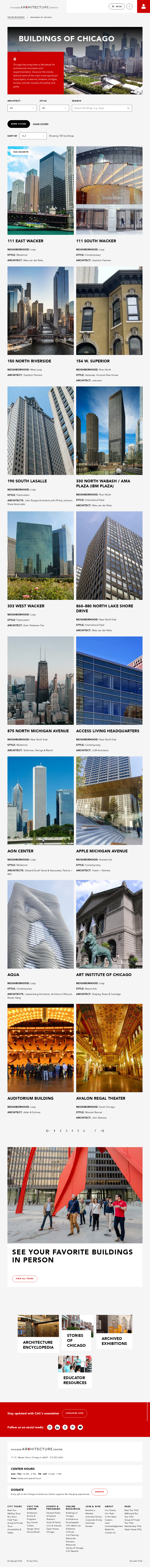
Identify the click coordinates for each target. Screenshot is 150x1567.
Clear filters (41, 124)
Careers (108, 1520)
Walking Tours (14, 1513)
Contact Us (110, 1532)
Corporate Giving (93, 1520)
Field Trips (12, 1520)
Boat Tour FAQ (132, 1510)
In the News (110, 1516)
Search (76, 101)
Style (43, 101)
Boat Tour (12, 1510)
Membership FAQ (133, 1526)
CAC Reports (72, 1551)
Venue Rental (33, 1532)
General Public (53, 1513)
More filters (18, 123)
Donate (88, 1526)
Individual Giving (93, 1516)
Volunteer (90, 1523)
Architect (14, 101)
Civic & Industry (54, 1525)
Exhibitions (32, 1513)
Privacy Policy (32, 1561)
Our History (110, 1510)
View (13, 1478)
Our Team (109, 1513)
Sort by (12, 136)
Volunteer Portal (136, 1561)
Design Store (33, 1529)
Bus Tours (12, 1516)
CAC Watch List (73, 1525)
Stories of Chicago (74, 1548)
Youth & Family (53, 1522)
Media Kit (109, 1529)
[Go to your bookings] (143, 6)
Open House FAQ (133, 1529)
